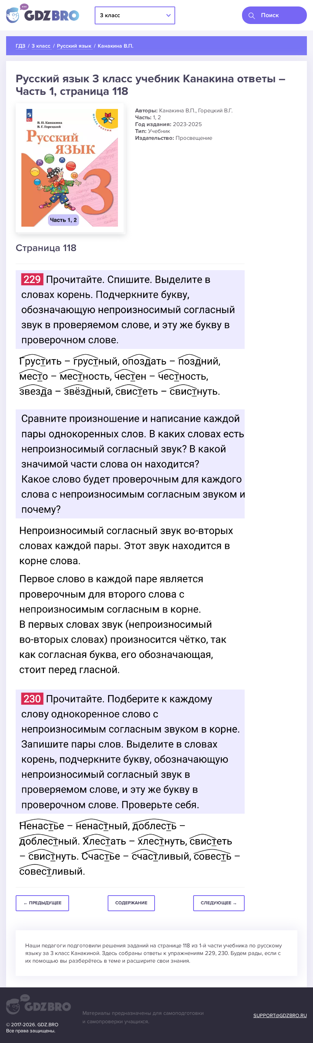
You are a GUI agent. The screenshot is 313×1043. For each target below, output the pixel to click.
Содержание (131, 903)
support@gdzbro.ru (280, 1016)
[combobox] (274, 15)
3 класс (110, 15)
